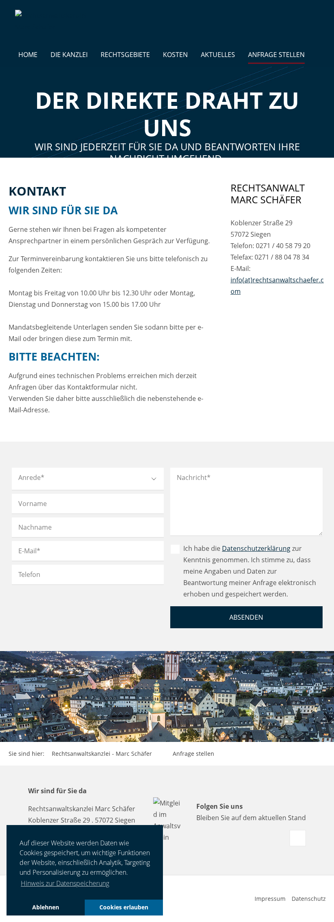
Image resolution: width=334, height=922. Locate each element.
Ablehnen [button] (45, 907)
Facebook (298, 838)
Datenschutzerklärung (256, 548)
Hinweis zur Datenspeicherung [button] (65, 883)
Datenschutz (309, 898)
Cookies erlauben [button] (123, 907)
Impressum (270, 898)
